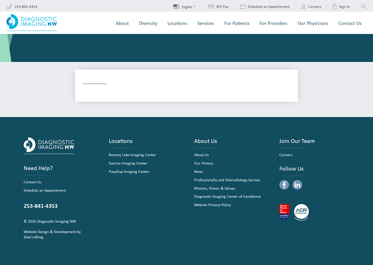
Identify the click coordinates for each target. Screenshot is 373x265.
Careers (285, 154)
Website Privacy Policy (212, 204)
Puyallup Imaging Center (129, 171)
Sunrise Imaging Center (128, 163)
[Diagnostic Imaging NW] (31, 22)
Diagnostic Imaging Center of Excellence (227, 196)
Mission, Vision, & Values (214, 188)
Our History (203, 163)
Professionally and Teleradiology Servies (227, 180)
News (198, 171)
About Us (201, 154)
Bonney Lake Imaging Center (132, 154)
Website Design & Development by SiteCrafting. (52, 234)
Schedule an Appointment (45, 190)
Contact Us (32, 182)
